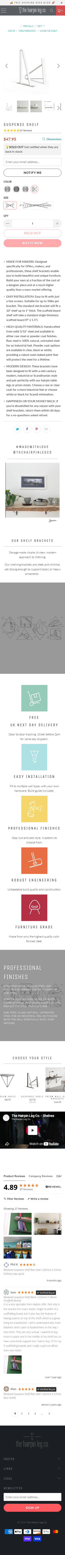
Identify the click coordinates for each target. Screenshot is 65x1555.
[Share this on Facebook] (27, 429)
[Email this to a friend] (46, 429)
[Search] (51, 10)
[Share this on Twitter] (18, 429)
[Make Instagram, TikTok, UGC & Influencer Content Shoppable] (53, 521)
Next (40, 26)
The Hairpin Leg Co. (37, 1522)
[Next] (58, 66)
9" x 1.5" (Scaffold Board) (35, 205)
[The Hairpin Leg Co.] (32, 10)
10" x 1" (10, 205)
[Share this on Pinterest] (37, 429)
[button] (33, 490)
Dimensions (53, 139)
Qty (6, 215)
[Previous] (7, 66)
